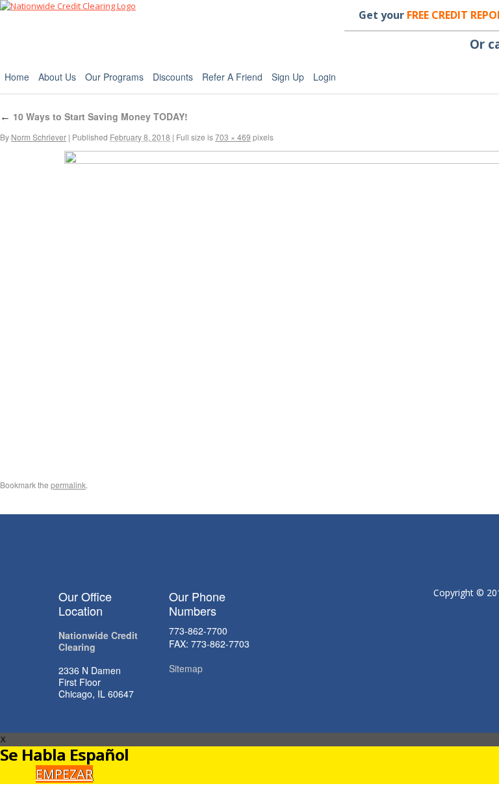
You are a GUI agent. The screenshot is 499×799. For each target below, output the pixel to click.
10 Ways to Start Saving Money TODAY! (94, 116)
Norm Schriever (38, 136)
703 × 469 (233, 136)
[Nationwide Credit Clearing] (68, 6)
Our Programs (114, 76)
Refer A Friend (232, 76)
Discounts (173, 76)
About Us (57, 76)
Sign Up (288, 76)
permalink (68, 484)
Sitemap (186, 668)
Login (324, 76)
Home (17, 76)
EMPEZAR (64, 774)
